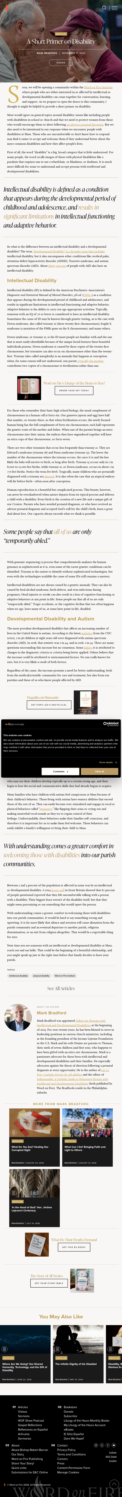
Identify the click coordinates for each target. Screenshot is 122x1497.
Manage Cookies (68, 1472)
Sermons (23, 1416)
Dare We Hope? (74, 1438)
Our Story (17, 1454)
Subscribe (70, 1416)
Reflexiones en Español (33, 1429)
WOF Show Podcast (31, 1420)
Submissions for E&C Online (29, 1472)
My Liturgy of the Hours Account (84, 1425)
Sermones (24, 1438)
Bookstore (70, 1407)
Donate (68, 1411)
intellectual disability (18, 975)
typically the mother (90, 361)
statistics (87, 633)
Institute (112, 1452)
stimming (46, 809)
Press (60, 1463)
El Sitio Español (74, 1434)
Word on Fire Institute (98, 87)
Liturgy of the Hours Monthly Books (86, 1420)
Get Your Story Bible (49, 1283)
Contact (62, 1445)
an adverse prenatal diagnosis (85, 124)
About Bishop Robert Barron (29, 1450)
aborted (49, 476)
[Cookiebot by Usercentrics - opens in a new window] (106, 724)
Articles (61, 34)
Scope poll (57, 890)
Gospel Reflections (30, 1425)
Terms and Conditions (71, 1454)
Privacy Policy (66, 1450)
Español (112, 1460)
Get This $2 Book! (74, 1247)
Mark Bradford (47, 53)
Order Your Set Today (74, 390)
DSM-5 (87, 295)
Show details (106, 762)
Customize (58, 771)
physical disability (41, 975)
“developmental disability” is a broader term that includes (69, 251)
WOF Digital (111, 1456)
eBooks (68, 1429)
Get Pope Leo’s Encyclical (49, 704)
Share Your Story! (22, 1463)
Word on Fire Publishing (27, 1459)
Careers (62, 1459)
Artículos (23, 1434)
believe (87, 647)
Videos (22, 1411)
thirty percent (57, 266)
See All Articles (61, 988)
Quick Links (18, 1468)
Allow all (99, 771)
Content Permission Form (73, 1468)
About (15, 1445)
